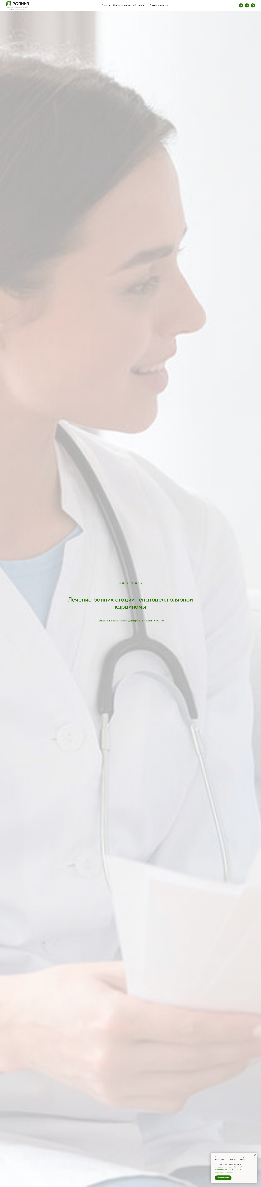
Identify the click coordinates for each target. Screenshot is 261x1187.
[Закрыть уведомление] (255, 1155)
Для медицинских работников (129, 5)
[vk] (247, 5)
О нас (105, 5)
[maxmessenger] (253, 5)
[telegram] (241, 5)
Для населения (158, 5)
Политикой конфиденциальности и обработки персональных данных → (228, 1169)
